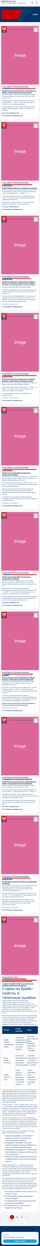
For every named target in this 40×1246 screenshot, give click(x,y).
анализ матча (7, 978)
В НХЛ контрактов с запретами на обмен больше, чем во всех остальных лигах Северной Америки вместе (18, 380)
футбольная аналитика (25, 981)
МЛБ (22, 674)
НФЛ (28, 674)
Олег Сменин (7, 86)
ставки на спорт (21, 980)
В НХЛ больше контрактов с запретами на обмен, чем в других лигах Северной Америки (19, 782)
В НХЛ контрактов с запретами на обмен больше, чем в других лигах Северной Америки (18, 679)
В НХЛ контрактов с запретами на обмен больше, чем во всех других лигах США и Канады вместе (18, 283)
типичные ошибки (12, 981)
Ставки (16, 977)
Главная (35, 14)
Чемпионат (29, 184)
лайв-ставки (22, 978)
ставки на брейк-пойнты (9, 980)
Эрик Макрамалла (30, 88)
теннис (4, 981)
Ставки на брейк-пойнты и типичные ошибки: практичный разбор (17, 985)
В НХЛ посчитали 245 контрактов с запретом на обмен (16, 474)
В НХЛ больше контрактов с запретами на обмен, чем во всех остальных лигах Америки (19, 92)
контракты (7, 88)
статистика (22, 88)
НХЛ (12, 88)
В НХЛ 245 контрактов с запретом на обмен (19, 188)
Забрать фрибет (20, 1241)
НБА (25, 674)
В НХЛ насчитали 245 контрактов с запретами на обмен (16, 578)
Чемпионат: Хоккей (31, 375)
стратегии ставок (31, 980)
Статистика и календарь (21, 86)
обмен (15, 88)
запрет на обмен (8, 278)
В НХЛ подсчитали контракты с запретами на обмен (19, 882)
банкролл (15, 978)
